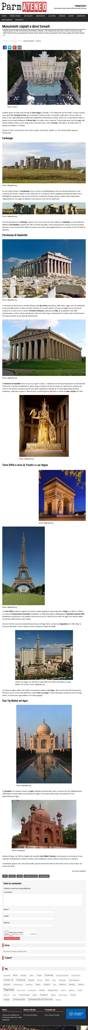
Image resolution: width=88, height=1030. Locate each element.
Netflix (81, 984)
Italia (38, 984)
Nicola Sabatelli (28, 41)
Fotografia (62, 980)
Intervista (29, 985)
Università (40, 16)
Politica (42, 990)
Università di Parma (40, 999)
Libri (54, 985)
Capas (39, 975)
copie (20, 876)
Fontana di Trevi (31, 876)
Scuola (79, 990)
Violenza (58, 1000)
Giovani (7, 984)
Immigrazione (18, 985)
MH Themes (25, 1027)
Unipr (7, 999)
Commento (8, 892)
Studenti (44, 995)
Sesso (14, 995)
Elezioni (39, 980)
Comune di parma (62, 975)
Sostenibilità (24, 995)
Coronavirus (76, 975)
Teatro (53, 995)
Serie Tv (7, 995)
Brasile (12, 876)
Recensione (53, 990)
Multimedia (7, 20)
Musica (72, 984)
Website (7, 923)
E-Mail (6, 916)
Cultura (51, 16)
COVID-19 (8, 980)
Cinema (49, 975)
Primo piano (15, 16)
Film (47, 980)
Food (54, 980)
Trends (62, 16)
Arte (5, 876)
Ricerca (63, 990)
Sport (71, 16)
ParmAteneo (32, 990)
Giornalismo (74, 980)
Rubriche (81, 16)
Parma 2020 (21, 990)
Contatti (19, 20)
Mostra (62, 984)
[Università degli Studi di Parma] (76, 1014)
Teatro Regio (63, 995)
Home (4, 16)
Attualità (28, 16)
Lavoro (46, 984)
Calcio (31, 975)
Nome (6, 909)
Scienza (71, 990)
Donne (31, 980)
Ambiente (7, 975)
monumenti (44, 876)
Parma (9, 989)
